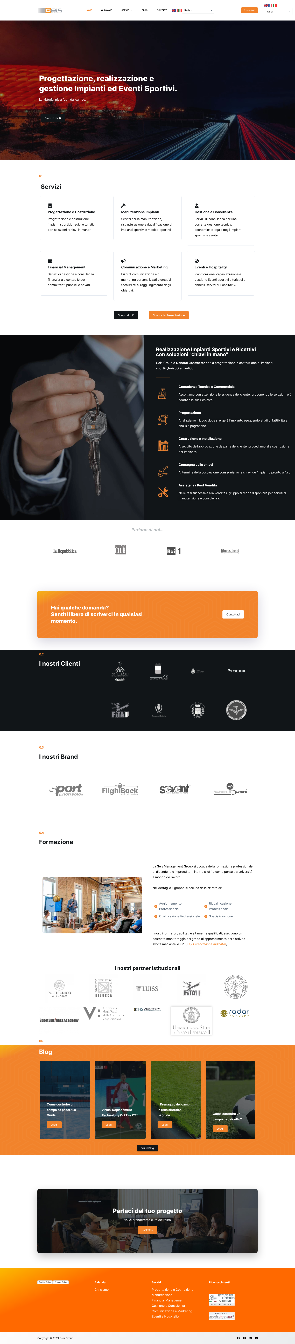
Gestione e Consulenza (214, 212)
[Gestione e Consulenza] (197, 205)
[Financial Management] (50, 261)
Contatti (162, 10)
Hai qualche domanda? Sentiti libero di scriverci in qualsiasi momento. (97, 614)
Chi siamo (106, 10)
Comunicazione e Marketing (144, 267)
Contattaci (249, 10)
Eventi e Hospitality (211, 267)
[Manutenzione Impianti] (123, 205)
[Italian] (180, 10)
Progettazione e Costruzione (71, 212)
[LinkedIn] (250, 1338)
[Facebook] (238, 1338)
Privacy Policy (61, 1282)
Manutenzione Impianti (140, 212)
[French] (177, 10)
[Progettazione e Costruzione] (50, 205)
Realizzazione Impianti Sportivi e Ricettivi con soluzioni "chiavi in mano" (206, 351)
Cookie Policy (45, 1282)
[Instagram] (244, 1338)
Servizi (125, 10)
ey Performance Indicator (207, 944)
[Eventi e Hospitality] (197, 261)
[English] (173, 10)
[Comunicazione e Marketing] (123, 261)
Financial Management (67, 267)
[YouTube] (256, 1338)
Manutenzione (162, 1295)
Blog (145, 10)
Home (89, 10)
